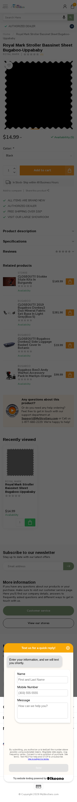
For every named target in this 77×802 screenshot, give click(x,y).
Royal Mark (11, 54)
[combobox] (35, 17)
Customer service (38, 611)
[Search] (70, 17)
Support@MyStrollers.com (40, 418)
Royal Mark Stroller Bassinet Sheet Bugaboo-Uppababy (20, 488)
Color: (8, 148)
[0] (72, 6)
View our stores (38, 623)
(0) (41, 54)
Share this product (36, 190)
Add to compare (12, 190)
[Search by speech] (64, 17)
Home (6, 34)
